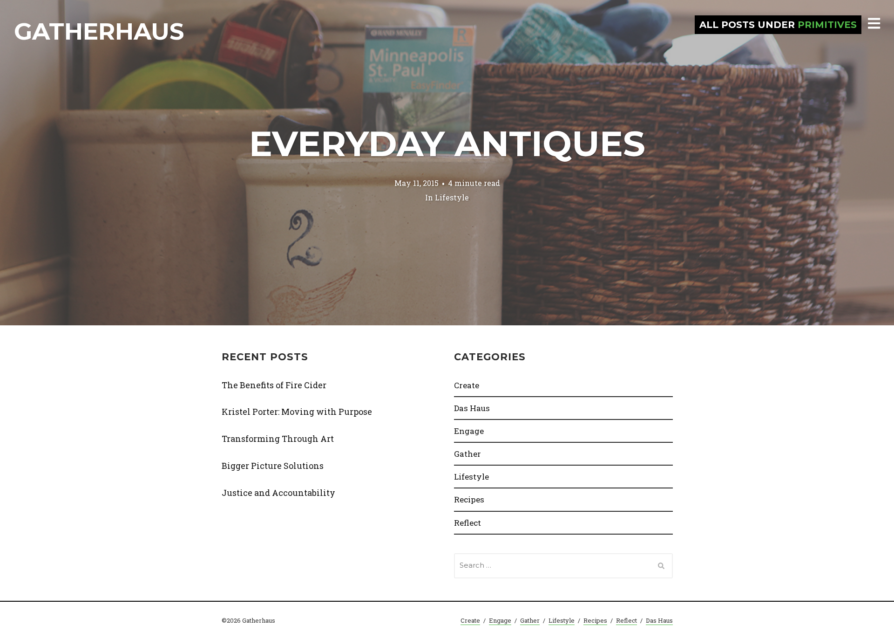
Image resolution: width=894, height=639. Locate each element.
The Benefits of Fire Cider (274, 385)
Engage (469, 431)
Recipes (469, 499)
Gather (467, 453)
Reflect (467, 522)
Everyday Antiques (447, 143)
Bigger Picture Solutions (273, 465)
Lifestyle (452, 197)
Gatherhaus (99, 31)
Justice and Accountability (278, 492)
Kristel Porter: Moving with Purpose (297, 411)
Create (466, 385)
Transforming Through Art (278, 438)
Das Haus (472, 408)
